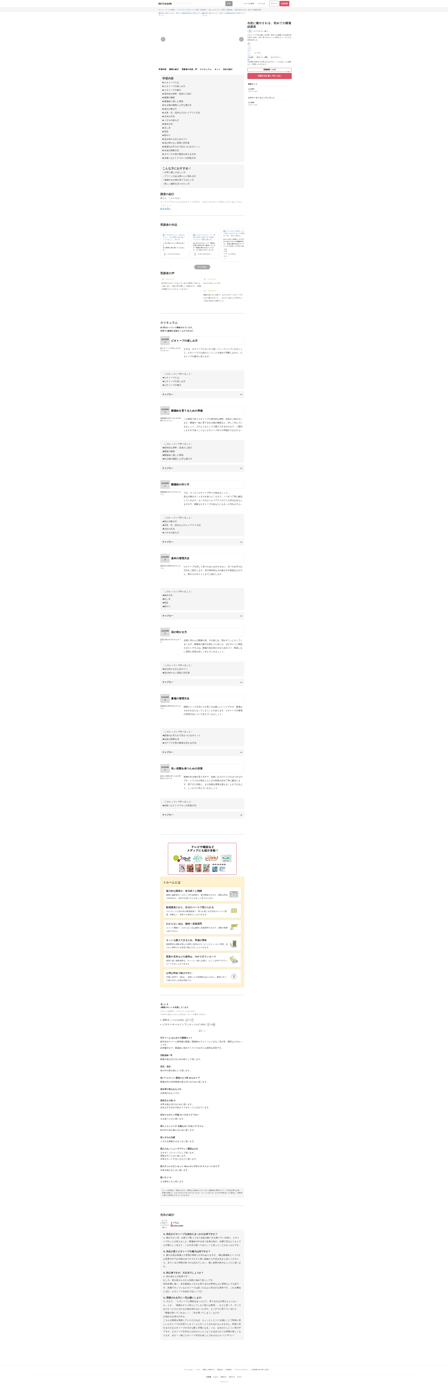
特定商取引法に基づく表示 (260, 1369)
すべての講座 (249, 3)
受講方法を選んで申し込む (269, 76)
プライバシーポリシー (242, 1369)
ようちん (257, 53)
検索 (229, 3)
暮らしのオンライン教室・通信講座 (220, 10)
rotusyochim (178, 1226)
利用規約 (229, 1369)
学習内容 (162, 69)
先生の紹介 (228, 69)
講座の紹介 (174, 69)
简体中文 (232, 1377)
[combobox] (203, 3)
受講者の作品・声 (189, 69)
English (215, 1377)
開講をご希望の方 (208, 1369)
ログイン (274, 3)
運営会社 (220, 1369)
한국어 (239, 1377)
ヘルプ (198, 1369)
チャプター (167, 394)
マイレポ (261, 3)
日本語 (208, 1377)
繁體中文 (224, 1377)
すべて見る (202, 267)
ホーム (161, 10)
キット (217, 69)
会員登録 (284, 3)
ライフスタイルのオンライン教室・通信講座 (191, 10)
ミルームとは (188, 1369)
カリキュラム (206, 69)
